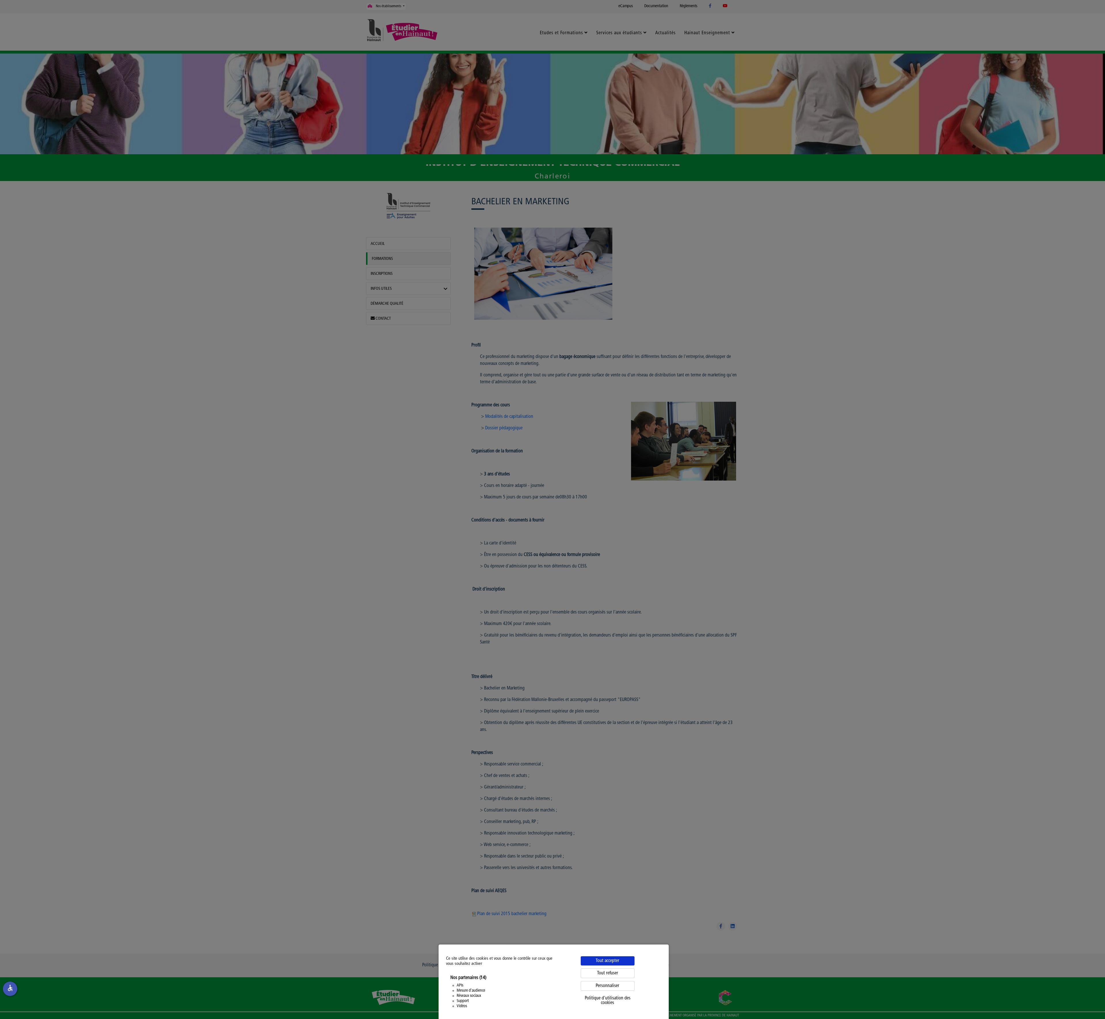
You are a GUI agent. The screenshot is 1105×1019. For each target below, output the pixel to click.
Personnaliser (607, 986)
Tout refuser (607, 973)
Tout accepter (607, 961)
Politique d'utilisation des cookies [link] (607, 1000)
